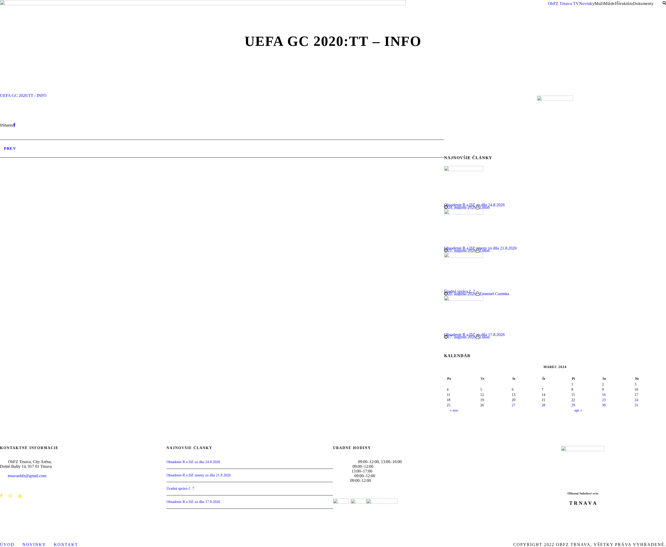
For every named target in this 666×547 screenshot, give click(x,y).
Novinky (587, 3)
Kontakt (66, 544)
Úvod (7, 544)
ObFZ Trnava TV (563, 3)
